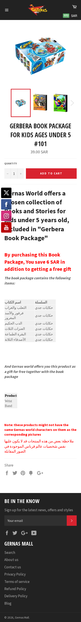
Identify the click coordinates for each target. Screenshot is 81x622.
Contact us (12, 567)
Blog (7, 603)
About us (11, 559)
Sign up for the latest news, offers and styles (38, 510)
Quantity (10, 163)
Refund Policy (15, 588)
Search (9, 552)
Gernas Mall (22, 617)
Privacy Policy (15, 574)
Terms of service (17, 581)
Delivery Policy (15, 596)
